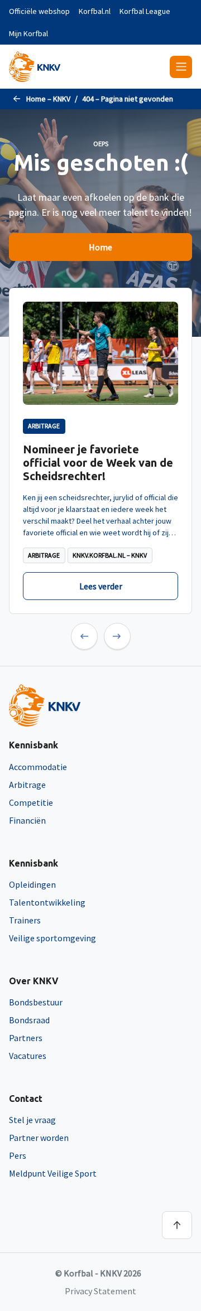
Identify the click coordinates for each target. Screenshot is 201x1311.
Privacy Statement (100, 1291)
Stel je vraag (32, 1119)
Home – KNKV (48, 99)
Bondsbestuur (36, 1002)
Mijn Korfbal (28, 33)
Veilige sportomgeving (52, 938)
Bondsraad (29, 1019)
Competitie (31, 802)
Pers (17, 1155)
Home (100, 247)
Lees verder (100, 586)
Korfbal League (144, 11)
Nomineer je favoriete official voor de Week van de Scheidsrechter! (98, 462)
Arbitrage (27, 784)
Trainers (25, 920)
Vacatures (27, 1055)
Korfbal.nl (95, 11)
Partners (25, 1037)
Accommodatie (38, 766)
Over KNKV (34, 981)
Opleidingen (32, 884)
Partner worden (39, 1137)
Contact (25, 1099)
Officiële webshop (39, 11)
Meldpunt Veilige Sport (53, 1173)
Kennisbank (33, 745)
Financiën (27, 820)
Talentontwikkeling (47, 902)
